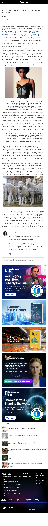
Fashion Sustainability (24, 9)
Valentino (23, 35)
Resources (32, 9)
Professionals (32, 509)
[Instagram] (36, 483)
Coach (14, 32)
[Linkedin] (43, 481)
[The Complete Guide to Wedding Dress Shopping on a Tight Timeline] (5, 436)
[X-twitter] (36, 481)
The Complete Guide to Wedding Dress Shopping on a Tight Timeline (24, 435)
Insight (20, 506)
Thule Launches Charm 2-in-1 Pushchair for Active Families (21, 428)
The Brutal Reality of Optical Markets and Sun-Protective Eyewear (23, 457)
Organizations (42, 506)
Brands (25, 506)
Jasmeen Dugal (13, 232)
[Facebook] (40, 481)
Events (29, 506)
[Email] (10, 254)
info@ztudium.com (28, 476)
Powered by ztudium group (7, 508)
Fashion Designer (6, 9)
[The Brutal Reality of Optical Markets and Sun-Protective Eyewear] (5, 458)
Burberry (36, 32)
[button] (2, 2)
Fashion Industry (14, 9)
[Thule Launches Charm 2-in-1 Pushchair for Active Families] (5, 429)
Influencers (35, 506)
